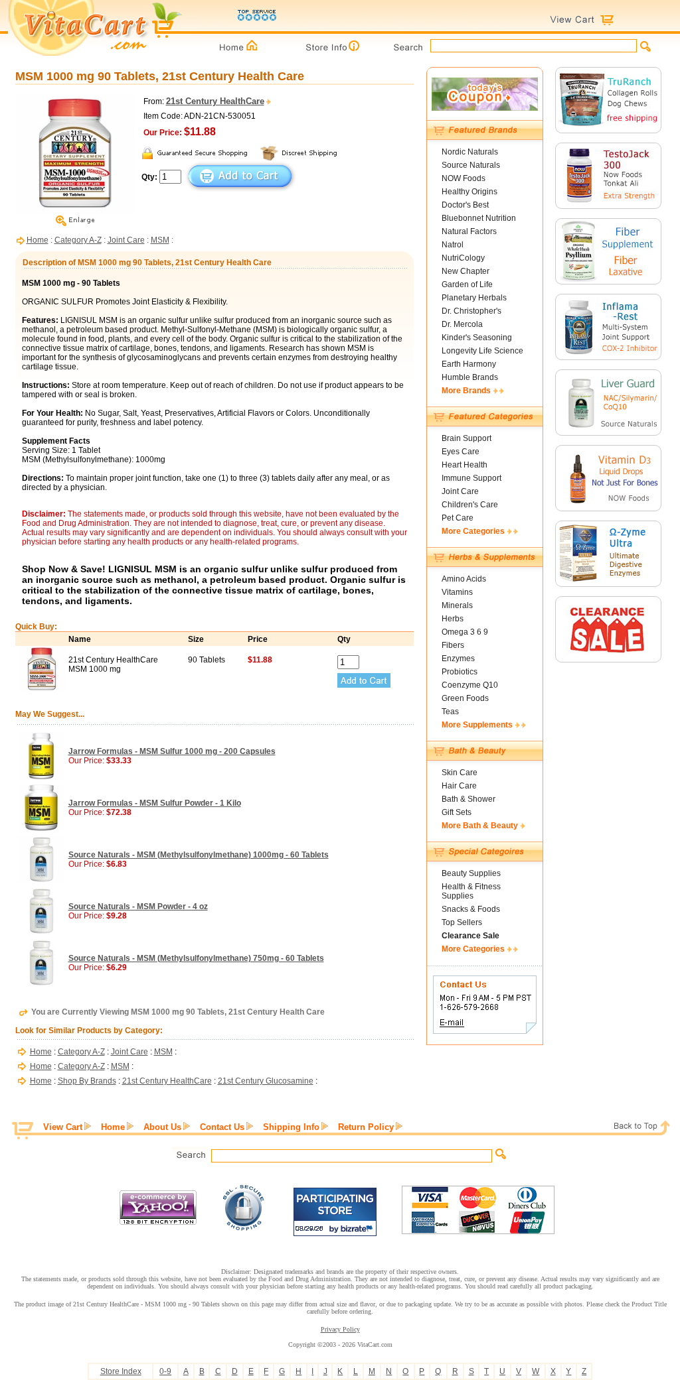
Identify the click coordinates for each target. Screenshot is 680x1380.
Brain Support (466, 438)
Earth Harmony (469, 364)
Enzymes (458, 658)
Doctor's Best (465, 205)
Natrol (453, 244)
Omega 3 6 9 (465, 632)
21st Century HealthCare (167, 1081)
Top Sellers (462, 922)
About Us (162, 1127)
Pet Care (457, 518)
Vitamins (457, 592)
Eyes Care (460, 451)
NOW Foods (463, 178)
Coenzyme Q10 (470, 685)
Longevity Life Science (482, 350)
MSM (160, 240)
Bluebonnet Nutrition (479, 218)
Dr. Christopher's (471, 311)
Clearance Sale (470, 935)
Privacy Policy (340, 1329)
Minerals (457, 605)
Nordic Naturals (470, 152)
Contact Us (222, 1127)
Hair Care (459, 785)
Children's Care (470, 504)
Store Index (120, 1371)
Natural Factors (469, 231)
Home (37, 240)
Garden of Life (467, 284)
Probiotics (459, 671)
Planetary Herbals (474, 297)
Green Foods (465, 698)
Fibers (453, 645)
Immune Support (471, 478)
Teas (450, 711)
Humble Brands (470, 377)
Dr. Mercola (462, 324)
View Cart (62, 1127)
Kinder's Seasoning (477, 337)
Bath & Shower (468, 799)
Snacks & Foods (471, 909)
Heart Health (464, 465)
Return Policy (366, 1127)
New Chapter (465, 271)
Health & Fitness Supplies (471, 891)
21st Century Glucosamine (265, 1081)
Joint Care (126, 240)
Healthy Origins (469, 191)
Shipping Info (291, 1127)
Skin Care (459, 772)
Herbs (453, 618)
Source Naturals (471, 165)
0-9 (165, 1371)
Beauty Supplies (471, 873)
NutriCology (463, 258)
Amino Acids (464, 579)
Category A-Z (78, 240)
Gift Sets (456, 812)
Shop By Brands (87, 1081)
